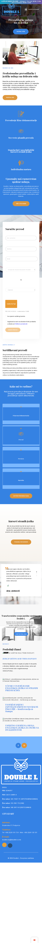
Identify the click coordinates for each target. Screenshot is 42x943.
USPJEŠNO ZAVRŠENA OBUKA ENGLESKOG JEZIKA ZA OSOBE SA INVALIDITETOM (22, 727)
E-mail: (5, 837)
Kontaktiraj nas (21, 634)
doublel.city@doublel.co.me (11, 840)
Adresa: (6, 822)
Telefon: (6, 829)
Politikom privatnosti (21, 324)
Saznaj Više (21, 31)
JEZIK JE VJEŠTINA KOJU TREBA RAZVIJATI (19, 659)
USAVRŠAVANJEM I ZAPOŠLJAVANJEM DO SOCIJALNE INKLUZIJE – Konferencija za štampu (21, 708)
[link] (4, 845)
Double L (16, 858)
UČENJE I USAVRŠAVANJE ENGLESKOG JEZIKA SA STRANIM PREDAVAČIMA (21, 688)
